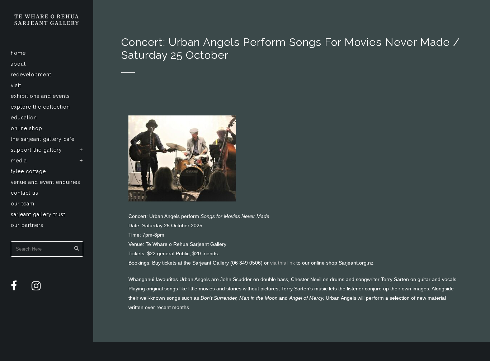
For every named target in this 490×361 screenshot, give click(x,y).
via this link (282, 263)
